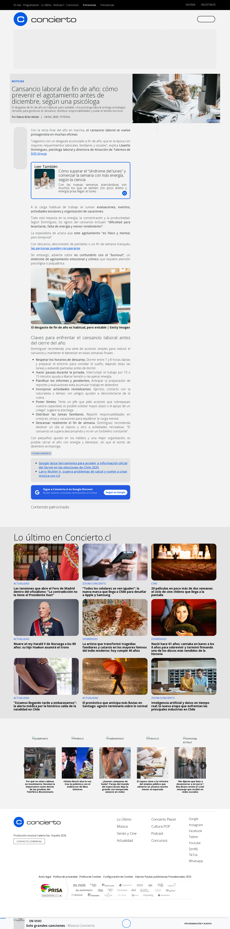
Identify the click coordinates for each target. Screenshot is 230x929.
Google (193, 819)
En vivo (17, 5)
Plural (107, 899)
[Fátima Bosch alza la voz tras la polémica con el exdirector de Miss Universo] (77, 763)
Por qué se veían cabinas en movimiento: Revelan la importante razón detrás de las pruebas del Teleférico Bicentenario (40, 786)
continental (134, 890)
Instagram (195, 825)
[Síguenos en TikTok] (189, 19)
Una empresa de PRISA (51, 888)
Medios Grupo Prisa (51, 896)
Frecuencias (107, 5)
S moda (133, 899)
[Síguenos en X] (173, 19)
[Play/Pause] (126, 923)
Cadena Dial (161, 890)
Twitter (193, 837)
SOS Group (39, 153)
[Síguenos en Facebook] (168, 19)
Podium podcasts (77, 894)
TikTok (193, 855)
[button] (3, 918)
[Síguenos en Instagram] (163, 19)
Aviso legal (45, 876)
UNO (101, 890)
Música (122, 826)
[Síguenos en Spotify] (184, 19)
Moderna (92, 899)
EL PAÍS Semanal (142, 890)
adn (160, 885)
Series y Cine (127, 833)
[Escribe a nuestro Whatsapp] (194, 19)
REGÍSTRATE (208, 4)
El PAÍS (79, 885)
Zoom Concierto (42, 453)
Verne (151, 890)
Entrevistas (89, 5)
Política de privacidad (65, 876)
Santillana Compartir (125, 885)
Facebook (195, 831)
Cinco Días (122, 890)
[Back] (109, 923)
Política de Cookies (90, 876)
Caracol (171, 885)
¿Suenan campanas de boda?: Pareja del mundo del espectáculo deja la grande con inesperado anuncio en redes (115, 786)
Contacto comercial (29, 841)
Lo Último (46, 5)
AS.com (150, 885)
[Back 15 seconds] (117, 923)
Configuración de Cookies (118, 876)
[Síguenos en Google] (158, 19)
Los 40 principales (94, 885)
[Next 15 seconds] (135, 923)
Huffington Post (83, 890)
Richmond (77, 899)
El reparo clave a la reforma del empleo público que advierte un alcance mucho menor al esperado (152, 785)
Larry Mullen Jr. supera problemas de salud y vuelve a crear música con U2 (83, 473)
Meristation (162, 899)
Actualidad (125, 840)
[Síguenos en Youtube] (178, 19)
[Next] (143, 923)
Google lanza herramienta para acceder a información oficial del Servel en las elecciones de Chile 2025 (83, 465)
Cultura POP (160, 826)
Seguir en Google (115, 492)
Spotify (193, 849)
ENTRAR (190, 4)
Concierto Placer (163, 819)
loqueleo (147, 899)
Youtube (194, 843)
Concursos (72, 5)
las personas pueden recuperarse (55, 248)
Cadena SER (140, 885)
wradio (110, 890)
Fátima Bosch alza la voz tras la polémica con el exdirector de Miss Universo (77, 785)
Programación (31, 5)
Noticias (58, 5)
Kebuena (172, 890)
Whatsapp (195, 861)
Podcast (157, 833)
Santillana (109, 885)
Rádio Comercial (176, 899)
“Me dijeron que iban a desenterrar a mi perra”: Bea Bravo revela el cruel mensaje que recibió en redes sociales (190, 786)
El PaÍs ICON (121, 899)
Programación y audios (198, 923)
